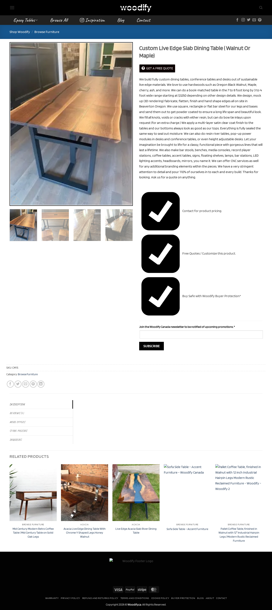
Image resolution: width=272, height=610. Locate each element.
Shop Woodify (20, 32)
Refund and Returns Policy (100, 598)
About (210, 598)
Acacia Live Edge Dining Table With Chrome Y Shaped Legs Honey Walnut (85, 532)
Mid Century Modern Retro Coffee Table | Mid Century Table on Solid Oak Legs (33, 532)
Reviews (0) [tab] (17, 413)
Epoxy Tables (24, 20)
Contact (143, 20)
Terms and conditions (134, 598)
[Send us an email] (254, 20)
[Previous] (17, 123)
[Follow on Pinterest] (259, 20)
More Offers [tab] (17, 422)
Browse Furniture (46, 32)
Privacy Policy (70, 598)
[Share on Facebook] (10, 384)
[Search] (260, 8)
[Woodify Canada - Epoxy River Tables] (136, 7)
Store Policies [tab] (18, 430)
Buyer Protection (183, 598)
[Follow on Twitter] (248, 20)
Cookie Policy (160, 598)
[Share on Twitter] (17, 384)
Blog (120, 20)
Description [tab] (17, 404)
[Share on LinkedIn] (40, 384)
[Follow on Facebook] (237, 20)
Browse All (59, 20)
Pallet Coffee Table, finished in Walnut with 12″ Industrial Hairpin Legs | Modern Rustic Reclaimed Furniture (238, 534)
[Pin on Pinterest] (33, 384)
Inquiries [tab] (15, 439)
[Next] (125, 123)
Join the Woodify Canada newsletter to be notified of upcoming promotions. (187, 326)
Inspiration (95, 20)
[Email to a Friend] (25, 384)
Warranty (52, 598)
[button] (12, 7)
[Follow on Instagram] (243, 20)
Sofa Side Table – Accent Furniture (187, 529)
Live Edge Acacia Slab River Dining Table (136, 530)
